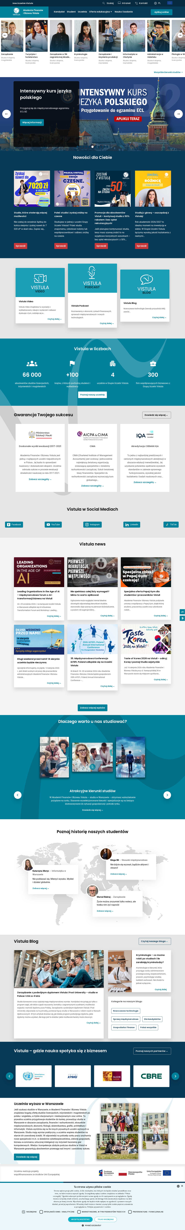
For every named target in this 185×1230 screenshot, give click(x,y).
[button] (92, 1225)
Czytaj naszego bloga (153, 941)
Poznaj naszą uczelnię (92, 394)
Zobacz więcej (40, 888)
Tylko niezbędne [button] (106, 1219)
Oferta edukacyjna (99, 11)
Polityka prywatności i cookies (99, 1207)
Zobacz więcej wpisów (92, 707)
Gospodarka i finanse (124, 1027)
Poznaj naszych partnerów (151, 1051)
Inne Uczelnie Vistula (23, 3)
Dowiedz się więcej (155, 415)
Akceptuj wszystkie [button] (80, 1219)
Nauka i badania (124, 11)
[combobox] (178, 1186)
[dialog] (92, 1206)
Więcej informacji (32, 122)
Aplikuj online (161, 12)
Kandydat (59, 11)
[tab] (78, 147)
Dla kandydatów (152, 1019)
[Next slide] (180, 35)
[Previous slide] (5, 35)
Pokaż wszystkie (148, 1027)
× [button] (182, 1186)
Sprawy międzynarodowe (125, 1019)
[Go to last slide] (18, 795)
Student (71, 11)
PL (159, 3)
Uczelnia (82, 11)
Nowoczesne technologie (125, 1011)
